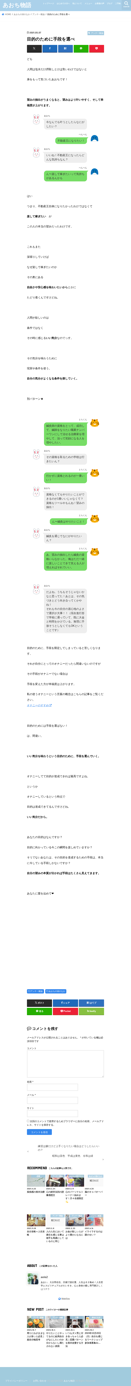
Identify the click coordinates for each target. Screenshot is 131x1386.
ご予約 (118, 3)
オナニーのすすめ (38, 705)
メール (31, 1095)
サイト (30, 1108)
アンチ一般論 (36, 991)
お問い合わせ (39, 1381)
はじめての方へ (63, 3)
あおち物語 (17, 5)
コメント (32, 1048)
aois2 (44, 1277)
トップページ (48, 3)
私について (77, 3)
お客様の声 (99, 3)
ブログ (109, 3)
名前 (30, 1081)
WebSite (65, 1299)
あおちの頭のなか (57, 991)
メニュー (88, 3)
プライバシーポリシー (16, 1381)
